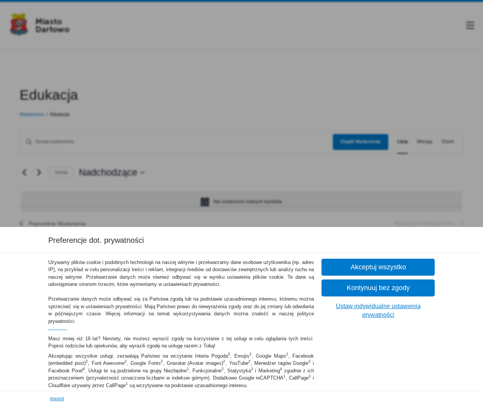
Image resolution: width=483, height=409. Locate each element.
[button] (378, 267)
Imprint (57, 398)
